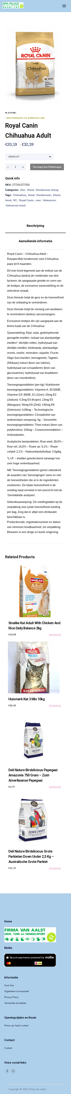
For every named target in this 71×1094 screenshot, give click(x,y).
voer (38, 200)
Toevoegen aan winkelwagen (47, 167)
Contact (8, 1048)
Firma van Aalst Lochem (16, 1025)
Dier (22, 189)
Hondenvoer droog (47, 189)
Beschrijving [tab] (35, 225)
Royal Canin (26, 200)
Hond (30, 189)
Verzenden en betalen (15, 1003)
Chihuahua (19, 195)
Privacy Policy (11, 997)
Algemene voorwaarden (16, 991)
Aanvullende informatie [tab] (35, 241)
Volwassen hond (16, 205)
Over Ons (9, 985)
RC (15, 200)
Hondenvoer (43, 195)
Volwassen (49, 200)
